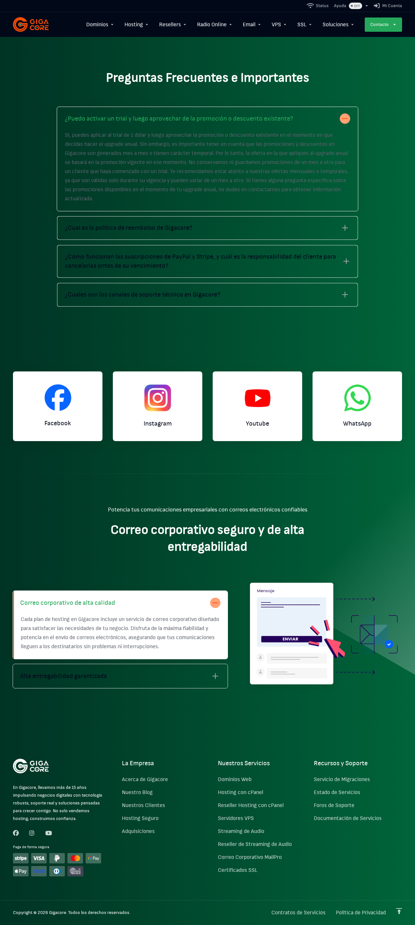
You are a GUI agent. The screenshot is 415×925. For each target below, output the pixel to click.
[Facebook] (16, 833)
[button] (207, 159)
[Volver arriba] (399, 911)
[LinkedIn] (48, 833)
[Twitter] (32, 833)
